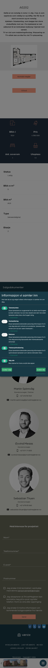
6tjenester (13, 317)
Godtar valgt (6, 370)
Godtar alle (41, 370)
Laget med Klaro (40, 373)
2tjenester (13, 331)
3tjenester (13, 344)
